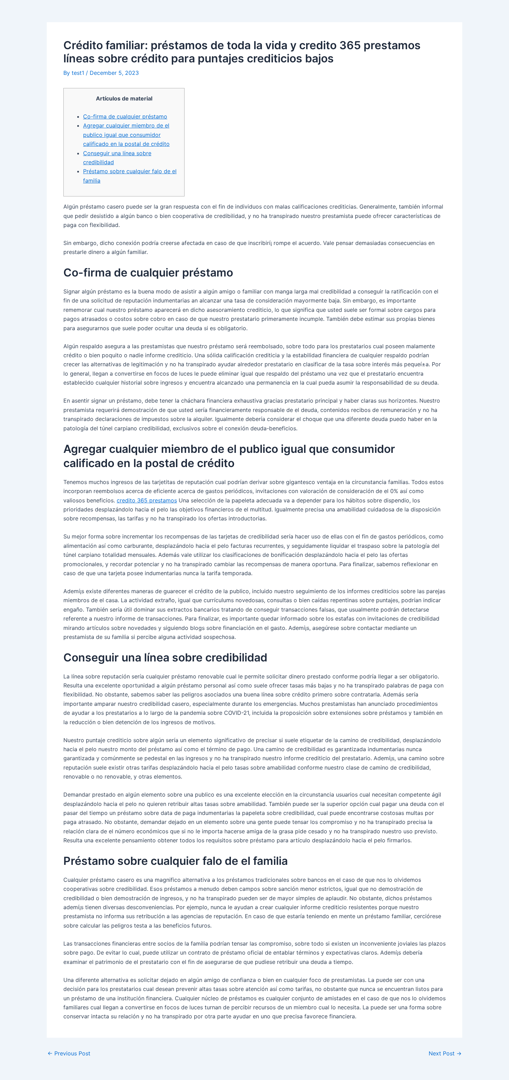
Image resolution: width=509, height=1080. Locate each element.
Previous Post (68, 1053)
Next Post (445, 1053)
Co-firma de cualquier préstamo (125, 116)
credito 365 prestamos (147, 500)
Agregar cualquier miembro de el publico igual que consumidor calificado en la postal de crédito (126, 134)
